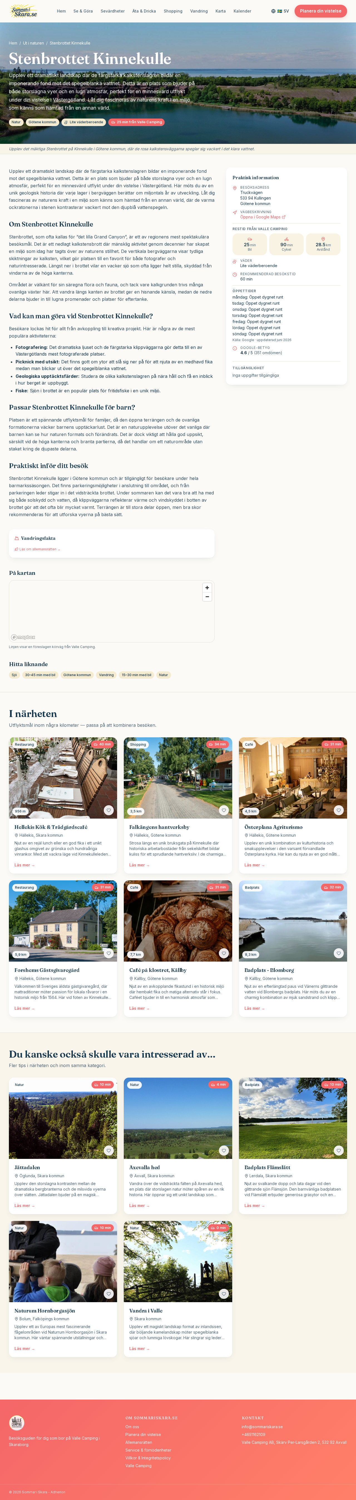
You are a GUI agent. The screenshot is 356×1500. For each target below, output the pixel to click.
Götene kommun (42, 122)
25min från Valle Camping (139, 122)
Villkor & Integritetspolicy (148, 1457)
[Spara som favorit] (109, 810)
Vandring (199, 11)
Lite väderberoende (86, 122)
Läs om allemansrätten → (40, 549)
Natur (16, 122)
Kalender (242, 11)
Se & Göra (83, 11)
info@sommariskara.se (262, 1426)
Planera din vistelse (321, 11)
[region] (112, 611)
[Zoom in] (207, 587)
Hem (61, 11)
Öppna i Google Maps (260, 217)
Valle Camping (138, 1465)
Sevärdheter (113, 11)
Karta (221, 11)
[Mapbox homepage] (23, 637)
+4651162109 (253, 1434)
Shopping (173, 11)
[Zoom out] (207, 596)
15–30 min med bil (136, 675)
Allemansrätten (138, 1442)
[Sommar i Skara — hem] (24, 11)
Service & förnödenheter (148, 1450)
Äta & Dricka (144, 11)
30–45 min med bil (40, 675)
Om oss (132, 1426)
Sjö (14, 675)
